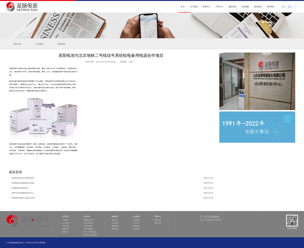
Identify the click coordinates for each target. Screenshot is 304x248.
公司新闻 (39, 44)
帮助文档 (157, 220)
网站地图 (42, 242)
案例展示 (115, 229)
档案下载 (157, 223)
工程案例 (136, 220)
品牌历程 (65, 229)
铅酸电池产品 (88, 220)
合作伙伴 (136, 223)
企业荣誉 (136, 229)
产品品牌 (65, 226)
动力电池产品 (88, 223)
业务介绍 (86, 216)
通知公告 (17, 44)
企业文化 (65, 223)
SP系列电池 (87, 226)
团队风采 (136, 226)
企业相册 (136, 216)
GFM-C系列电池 (89, 232)
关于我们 (65, 216)
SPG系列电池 (88, 229)
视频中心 (65, 232)
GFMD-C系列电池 (90, 235)
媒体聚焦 (61, 44)
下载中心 (157, 216)
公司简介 (65, 220)
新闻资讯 (115, 216)
